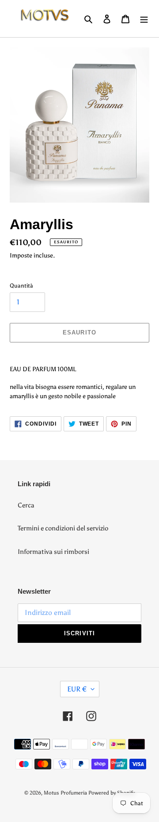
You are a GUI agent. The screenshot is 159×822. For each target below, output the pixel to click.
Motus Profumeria (65, 793)
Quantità (21, 285)
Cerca (26, 505)
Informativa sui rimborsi (53, 552)
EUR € (77, 689)
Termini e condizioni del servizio (63, 528)
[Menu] (144, 18)
